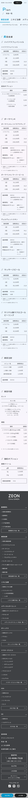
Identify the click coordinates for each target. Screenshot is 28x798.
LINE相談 (20, 795)
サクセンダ (5, 614)
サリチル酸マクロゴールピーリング (12, 564)
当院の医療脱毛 (6, 512)
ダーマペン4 (5, 548)
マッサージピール (7, 561)
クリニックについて (7, 738)
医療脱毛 (4, 507)
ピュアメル (5, 678)
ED (2, 714)
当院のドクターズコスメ (9, 655)
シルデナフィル (6, 722)
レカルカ (4, 674)
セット (4, 704)
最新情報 (4, 734)
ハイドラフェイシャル (10, 25)
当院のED (5, 718)
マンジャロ (5, 618)
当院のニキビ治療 (7, 587)
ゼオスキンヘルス (7, 658)
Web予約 (7, 795)
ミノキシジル (6, 700)
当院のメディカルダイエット (10, 611)
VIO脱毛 (4, 519)
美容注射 (4, 568)
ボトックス (5, 628)
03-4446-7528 (15, 758)
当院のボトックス (7, 633)
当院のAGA (5, 693)
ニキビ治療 (16, 19)
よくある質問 (5, 745)
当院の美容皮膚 (6, 541)
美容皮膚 (5, 19)
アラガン (4, 636)
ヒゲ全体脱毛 (6, 523)
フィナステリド (6, 696)
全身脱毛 (4, 515)
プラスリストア (6, 671)
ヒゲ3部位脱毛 (6, 526)
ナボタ (4, 640)
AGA (2, 688)
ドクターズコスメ (7, 650)
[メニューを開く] (25, 2)
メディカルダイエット (8, 606)
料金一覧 (4, 742)
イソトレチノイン (7, 590)
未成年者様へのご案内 (8, 749)
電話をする (18, 2)
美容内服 (4, 572)
